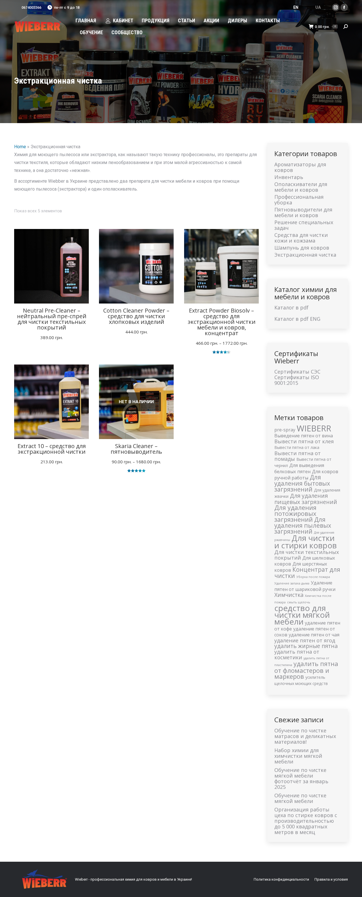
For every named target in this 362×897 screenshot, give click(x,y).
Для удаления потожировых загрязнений (295, 513)
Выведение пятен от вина (303, 436)
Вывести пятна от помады (297, 456)
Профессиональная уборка (299, 199)
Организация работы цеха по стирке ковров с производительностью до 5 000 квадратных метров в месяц (305, 821)
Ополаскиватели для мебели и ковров (300, 187)
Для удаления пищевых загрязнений (305, 499)
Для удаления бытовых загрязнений (302, 483)
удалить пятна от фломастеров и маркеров (306, 670)
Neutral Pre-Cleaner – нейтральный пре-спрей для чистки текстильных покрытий (51, 319)
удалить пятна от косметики (296, 654)
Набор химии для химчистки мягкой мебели (298, 755)
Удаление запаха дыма (291, 583)
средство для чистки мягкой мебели (302, 615)
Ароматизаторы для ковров (300, 167)
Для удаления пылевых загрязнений (302, 525)
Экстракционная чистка (305, 254)
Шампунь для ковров (301, 247)
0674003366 (31, 7)
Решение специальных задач (303, 225)
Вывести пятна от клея (304, 441)
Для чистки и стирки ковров (305, 542)
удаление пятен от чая (314, 635)
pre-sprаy (284, 430)
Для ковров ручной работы (306, 474)
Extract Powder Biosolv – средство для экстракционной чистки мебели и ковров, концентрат (221, 322)
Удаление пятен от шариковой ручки (304, 586)
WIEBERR (314, 428)
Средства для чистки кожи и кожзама (301, 237)
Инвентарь (288, 177)
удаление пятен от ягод (304, 640)
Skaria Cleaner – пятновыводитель (136, 448)
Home (20, 146)
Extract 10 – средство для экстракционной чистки (52, 448)
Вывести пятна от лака (296, 447)
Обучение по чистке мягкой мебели (300, 798)
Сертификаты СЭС (297, 371)
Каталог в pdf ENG (297, 318)
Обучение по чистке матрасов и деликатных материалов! (305, 736)
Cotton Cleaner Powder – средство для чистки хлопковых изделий (136, 316)
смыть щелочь (298, 602)
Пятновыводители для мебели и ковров (303, 212)
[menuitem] (86, 20)
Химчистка (288, 595)
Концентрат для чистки (307, 573)
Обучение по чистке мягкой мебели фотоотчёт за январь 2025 (301, 778)
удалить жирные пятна (306, 646)
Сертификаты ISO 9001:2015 (296, 380)
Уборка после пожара (313, 577)
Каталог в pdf (291, 307)
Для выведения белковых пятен (299, 468)
